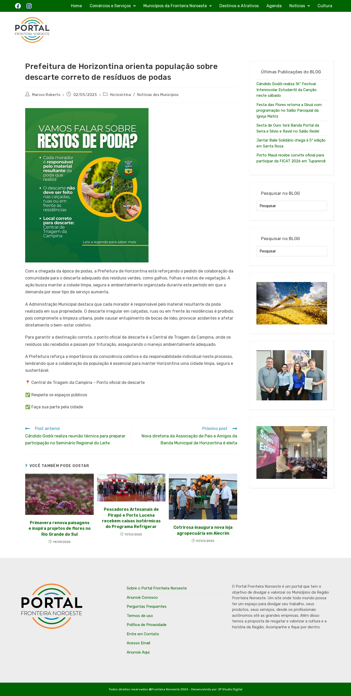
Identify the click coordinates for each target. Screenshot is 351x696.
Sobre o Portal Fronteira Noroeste (157, 588)
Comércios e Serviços (110, 5)
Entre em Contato (143, 634)
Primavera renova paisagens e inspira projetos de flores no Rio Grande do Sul (60, 528)
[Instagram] (29, 6)
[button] (113, 6)
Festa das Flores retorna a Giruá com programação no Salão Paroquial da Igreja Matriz (289, 110)
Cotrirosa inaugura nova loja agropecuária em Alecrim (203, 530)
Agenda (274, 5)
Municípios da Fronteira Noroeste (175, 5)
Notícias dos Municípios (158, 95)
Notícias (297, 5)
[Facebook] (18, 6)
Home (76, 5)
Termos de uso (140, 615)
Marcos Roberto (46, 95)
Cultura (325, 5)
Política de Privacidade (147, 624)
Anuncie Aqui (138, 652)
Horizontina (120, 95)
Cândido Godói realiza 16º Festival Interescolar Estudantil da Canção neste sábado (286, 90)
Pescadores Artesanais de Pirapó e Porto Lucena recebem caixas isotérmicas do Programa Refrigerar (131, 518)
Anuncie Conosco (142, 597)
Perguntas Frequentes (147, 606)
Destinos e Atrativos (239, 5)
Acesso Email (138, 643)
